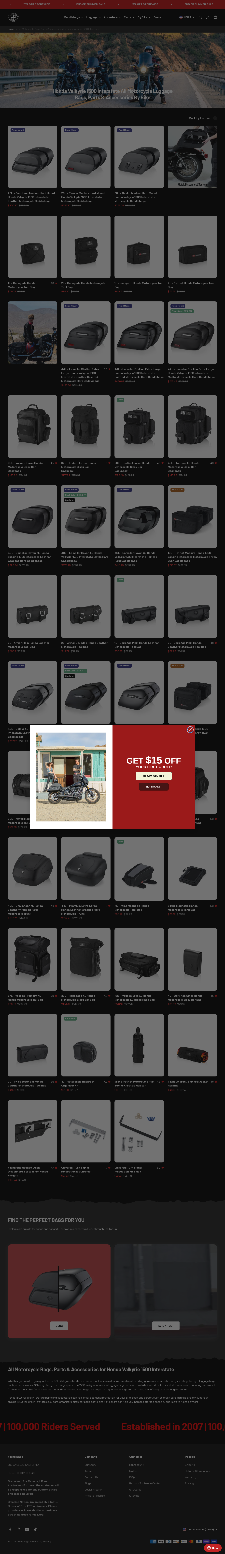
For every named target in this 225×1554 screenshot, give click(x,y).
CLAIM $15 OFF (154, 776)
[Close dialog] (190, 730)
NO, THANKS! (153, 786)
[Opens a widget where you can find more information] (213, 1548)
